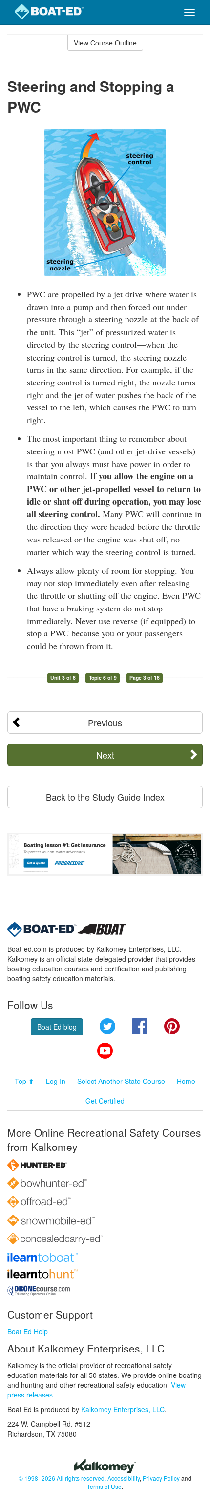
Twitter (107, 1026)
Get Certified (105, 1100)
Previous (105, 722)
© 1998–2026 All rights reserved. (62, 1478)
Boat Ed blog (57, 1027)
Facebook (139, 1026)
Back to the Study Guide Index (105, 796)
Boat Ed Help (27, 1331)
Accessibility (123, 1478)
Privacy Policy (161, 1478)
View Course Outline (105, 42)
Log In (55, 1081)
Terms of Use (104, 1486)
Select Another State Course (121, 1081)
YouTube (105, 1051)
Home (186, 1081)
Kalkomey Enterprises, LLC (123, 1409)
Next (105, 754)
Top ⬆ (24, 1081)
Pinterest (172, 1026)
